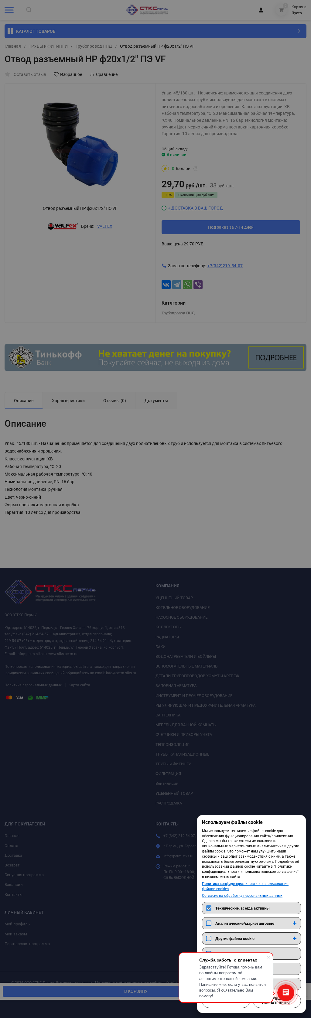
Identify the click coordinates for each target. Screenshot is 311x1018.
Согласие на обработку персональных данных (242, 895)
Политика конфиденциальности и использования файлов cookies (245, 886)
